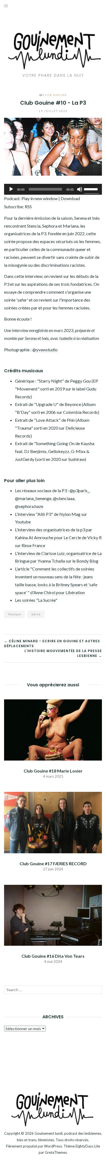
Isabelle (66, 338)
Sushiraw (76, 459)
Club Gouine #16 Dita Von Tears (53, 956)
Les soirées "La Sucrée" (36, 600)
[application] (53, 189)
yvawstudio (47, 349)
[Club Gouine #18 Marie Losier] (53, 729)
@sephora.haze (29, 506)
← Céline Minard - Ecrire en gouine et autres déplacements (52, 643)
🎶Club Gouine (53, 95)
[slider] (91, 189)
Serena (31, 338)
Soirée (35, 614)
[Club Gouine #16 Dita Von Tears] (53, 914)
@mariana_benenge (33, 498)
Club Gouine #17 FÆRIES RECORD (53, 863)
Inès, (46, 338)
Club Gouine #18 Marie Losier (53, 770)
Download (70, 198)
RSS (28, 206)
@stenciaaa (63, 498)
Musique (14, 614)
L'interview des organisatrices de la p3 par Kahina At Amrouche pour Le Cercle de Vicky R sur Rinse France (58, 537)
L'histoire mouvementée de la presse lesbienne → (63, 653)
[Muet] (79, 189)
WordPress (53, 1146)
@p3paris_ (79, 490)
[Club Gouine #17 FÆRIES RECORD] (53, 821)
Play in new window (39, 198)
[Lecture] (11, 189)
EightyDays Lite (88, 1146)
